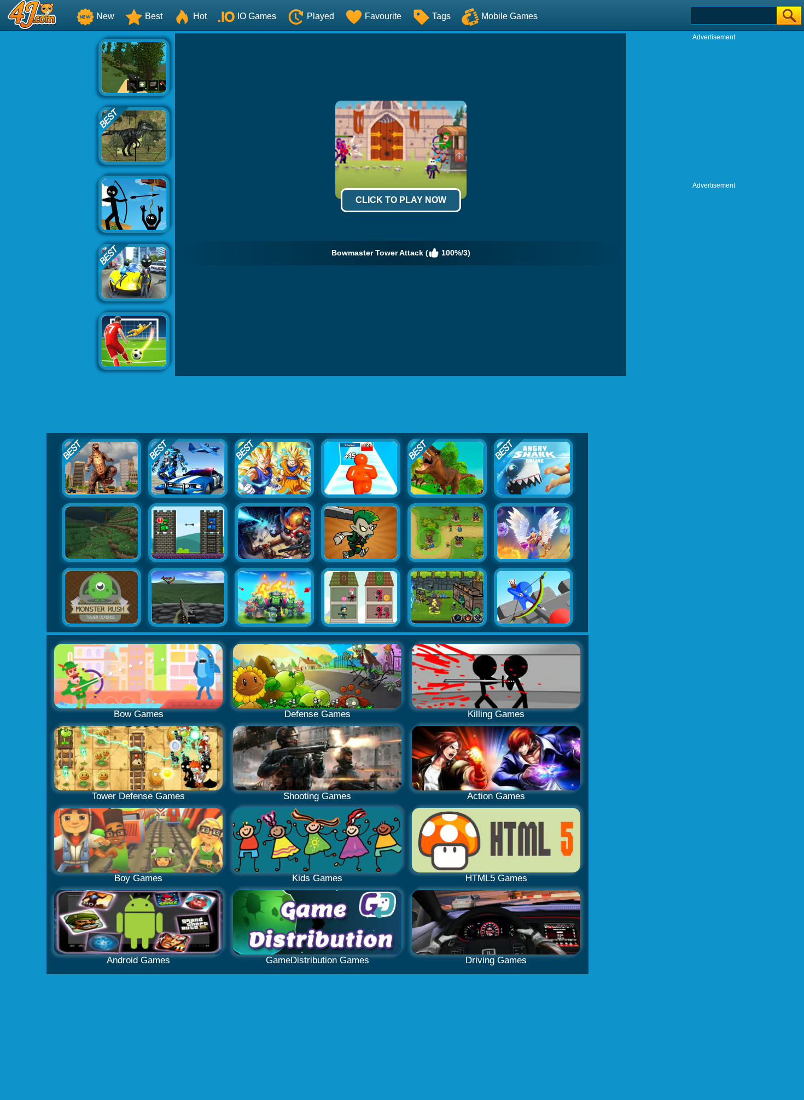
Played (320, 16)
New (105, 16)
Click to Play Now (401, 200)
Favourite (383, 16)
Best (153, 16)
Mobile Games (509, 16)
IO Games (256, 16)
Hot (200, 16)
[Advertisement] (49, 197)
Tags (441, 16)
